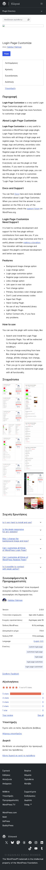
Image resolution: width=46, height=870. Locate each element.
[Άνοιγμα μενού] (42, 3)
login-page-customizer (34, 667)
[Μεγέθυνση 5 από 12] (19, 440)
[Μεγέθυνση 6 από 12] (19, 466)
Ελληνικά (12, 836)
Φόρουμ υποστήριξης (12, 733)
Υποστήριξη (10, 88)
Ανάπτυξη (9, 82)
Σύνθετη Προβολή (10, 674)
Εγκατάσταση (11, 75)
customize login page (35, 652)
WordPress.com (9, 812)
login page (39, 657)
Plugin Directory (8, 11)
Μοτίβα (27, 783)
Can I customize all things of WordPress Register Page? (15, 558)
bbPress (6, 821)
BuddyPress (7, 825)
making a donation (31, 242)
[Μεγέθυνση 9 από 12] (40, 425)
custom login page (36, 647)
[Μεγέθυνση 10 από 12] (40, 449)
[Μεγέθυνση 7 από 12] (19, 483)
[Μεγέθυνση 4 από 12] (19, 427)
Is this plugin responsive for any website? (13, 530)
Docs (16, 194)
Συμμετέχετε (30, 791)
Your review (7, 715)
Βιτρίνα (27, 770)
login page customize (35, 662)
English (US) (39, 641)
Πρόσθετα (29, 779)
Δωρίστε (28, 800)
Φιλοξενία (7, 779)
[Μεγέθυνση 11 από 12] (40, 476)
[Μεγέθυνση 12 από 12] (40, 500)
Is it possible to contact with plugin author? (13, 567)
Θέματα (27, 775)
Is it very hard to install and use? (17, 522)
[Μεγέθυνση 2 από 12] (19, 400)
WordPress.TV (8, 804)
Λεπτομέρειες (11, 63)
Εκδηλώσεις (29, 796)
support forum (33, 208)
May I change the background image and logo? (15, 540)
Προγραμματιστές (10, 800)
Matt (4, 817)
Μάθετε (6, 791)
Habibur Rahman (14, 47)
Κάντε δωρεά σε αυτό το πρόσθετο (18, 755)
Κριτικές (9, 69)
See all (41, 715)
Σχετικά (6, 770)
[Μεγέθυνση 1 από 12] (19, 387)
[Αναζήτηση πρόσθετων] (28, 19)
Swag (28, 804)
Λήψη (6, 54)
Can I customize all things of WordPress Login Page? (14, 549)
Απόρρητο (7, 783)
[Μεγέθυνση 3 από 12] (19, 413)
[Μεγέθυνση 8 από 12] (40, 387)
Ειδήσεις (6, 775)
